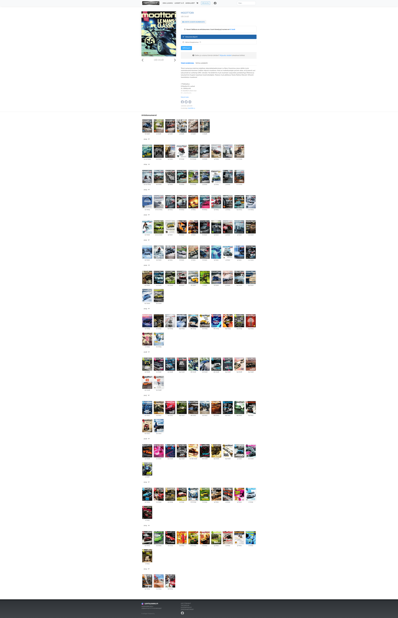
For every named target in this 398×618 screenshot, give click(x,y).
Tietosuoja (185, 605)
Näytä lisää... (185, 97)
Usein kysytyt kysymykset (151, 608)
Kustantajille (186, 607)
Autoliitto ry (191, 108)
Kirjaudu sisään (225, 55)
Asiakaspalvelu (147, 606)
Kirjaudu (205, 3)
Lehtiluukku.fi (151, 604)
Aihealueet (190, 3)
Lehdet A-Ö (179, 3)
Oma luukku (168, 3)
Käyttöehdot (186, 603)
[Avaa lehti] (147, 125)
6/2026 (232, 29)
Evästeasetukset (187, 609)
